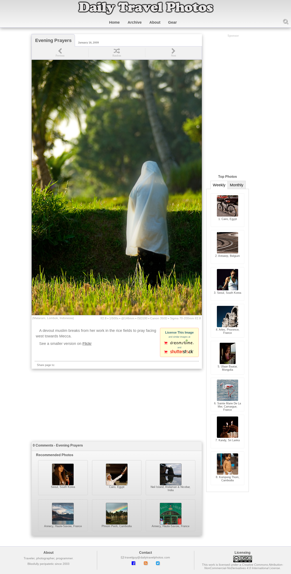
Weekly (219, 185)
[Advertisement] (117, 405)
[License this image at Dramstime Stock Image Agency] (179, 343)
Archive (135, 22)
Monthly (236, 185)
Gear (172, 22)
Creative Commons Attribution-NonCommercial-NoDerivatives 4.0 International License (243, 566)
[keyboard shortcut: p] (60, 52)
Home (114, 22)
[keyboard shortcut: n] (173, 52)
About (154, 22)
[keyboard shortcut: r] (116, 52)
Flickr (87, 343)
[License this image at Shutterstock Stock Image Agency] (179, 352)
